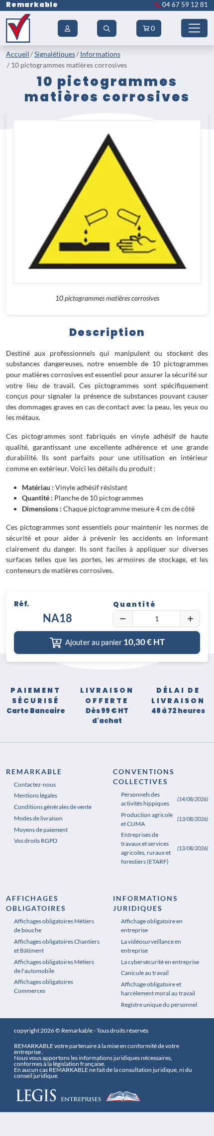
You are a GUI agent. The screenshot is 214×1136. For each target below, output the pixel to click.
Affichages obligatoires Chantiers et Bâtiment (57, 946)
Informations (100, 54)
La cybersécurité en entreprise (160, 962)
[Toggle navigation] (194, 28)
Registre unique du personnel (159, 1004)
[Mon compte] (68, 28)
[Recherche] (107, 28)
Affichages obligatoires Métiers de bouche (54, 925)
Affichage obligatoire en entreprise (152, 925)
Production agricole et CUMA (147, 819)
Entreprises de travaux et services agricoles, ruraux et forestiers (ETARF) (146, 848)
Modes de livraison (38, 818)
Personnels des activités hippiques (145, 799)
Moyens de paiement (41, 829)
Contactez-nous (35, 784)
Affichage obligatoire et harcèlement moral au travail (158, 988)
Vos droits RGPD (35, 840)
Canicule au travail (145, 972)
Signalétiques (54, 54)
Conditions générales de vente (53, 807)
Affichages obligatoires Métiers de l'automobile (54, 966)
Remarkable (32, 4)
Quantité (134, 604)
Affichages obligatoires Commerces (43, 986)
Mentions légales (35, 795)
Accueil (17, 54)
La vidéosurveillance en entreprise (151, 946)
